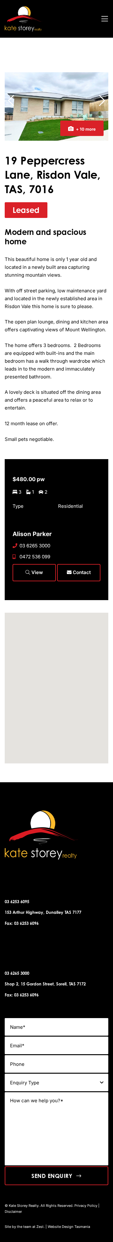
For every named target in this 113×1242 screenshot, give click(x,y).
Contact (81, 572)
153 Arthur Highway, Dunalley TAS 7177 (43, 912)
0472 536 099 (34, 557)
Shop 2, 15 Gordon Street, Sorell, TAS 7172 (45, 983)
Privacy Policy (85, 1205)
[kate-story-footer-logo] (23, 9)
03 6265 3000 (34, 546)
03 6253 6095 (17, 901)
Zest (40, 1226)
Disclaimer (13, 1211)
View (36, 572)
